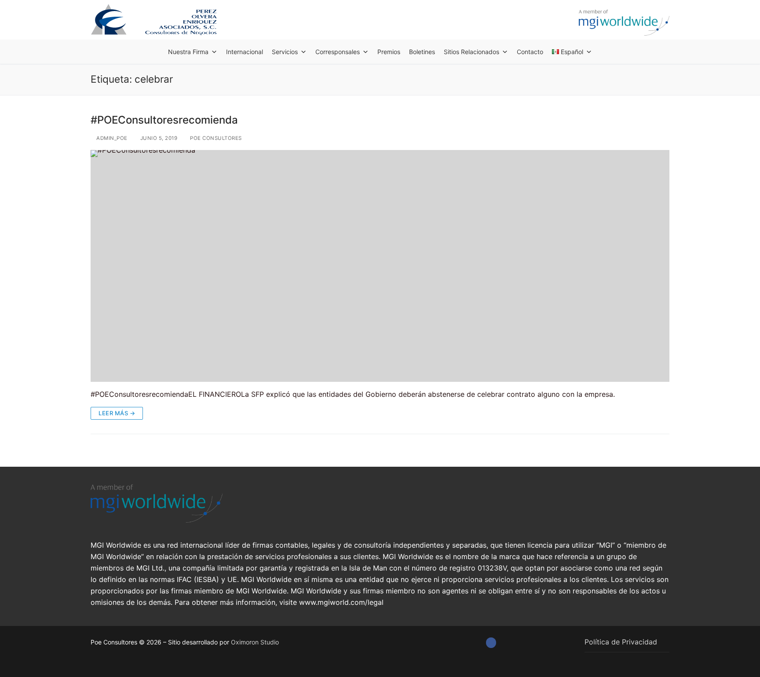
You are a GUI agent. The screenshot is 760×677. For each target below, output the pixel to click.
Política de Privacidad (621, 641)
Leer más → (117, 413)
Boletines (422, 51)
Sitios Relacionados (471, 51)
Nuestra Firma (188, 51)
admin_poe (111, 138)
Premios (388, 51)
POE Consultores (215, 138)
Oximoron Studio (255, 642)
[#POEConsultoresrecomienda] (380, 265)
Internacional (244, 51)
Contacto (530, 51)
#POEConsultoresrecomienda (164, 119)
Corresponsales (337, 51)
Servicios (285, 51)
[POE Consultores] (491, 642)
